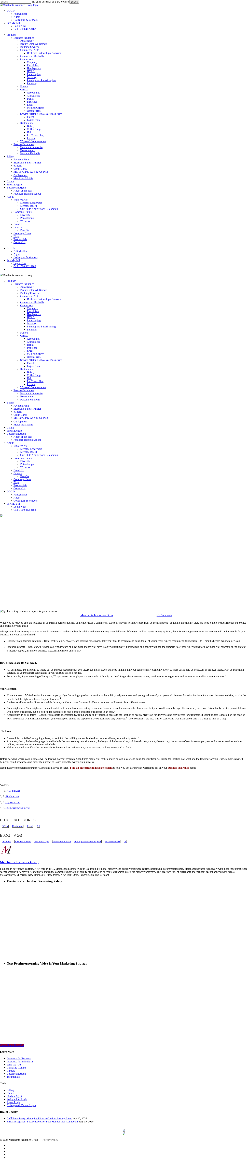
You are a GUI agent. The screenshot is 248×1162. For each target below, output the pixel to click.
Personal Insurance (23, 390)
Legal (30, 350)
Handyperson (34, 314)
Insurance (32, 347)
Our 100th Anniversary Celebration (39, 455)
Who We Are (20, 445)
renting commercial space (87, 841)
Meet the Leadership (31, 448)
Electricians (33, 311)
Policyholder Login (17, 1099)
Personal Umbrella (30, 399)
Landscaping (34, 320)
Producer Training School (27, 439)
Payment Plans (21, 405)
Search (74, 2)
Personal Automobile (31, 393)
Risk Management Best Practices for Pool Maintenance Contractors (42, 1121)
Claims (10, 427)
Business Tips (41, 841)
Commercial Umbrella (32, 302)
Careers (17, 473)
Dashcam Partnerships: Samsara (44, 299)
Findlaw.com (12, 796)
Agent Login (13, 1102)
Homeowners (27, 396)
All (38, 826)
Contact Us (19, 488)
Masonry (31, 323)
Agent (16, 497)
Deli (29, 378)
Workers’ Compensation (33, 387)
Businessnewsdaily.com (17, 808)
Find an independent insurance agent (91, 767)
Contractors (26, 305)
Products (11, 280)
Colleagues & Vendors (25, 500)
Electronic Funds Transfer (27, 408)
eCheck (17, 411)
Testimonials (20, 485)
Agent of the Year (22, 436)
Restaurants (26, 369)
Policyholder (20, 494)
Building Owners (29, 293)
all (125, 841)
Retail (138, 598)
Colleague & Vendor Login (21, 1105)
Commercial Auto (29, 296)
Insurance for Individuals (20, 1061)
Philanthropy (27, 464)
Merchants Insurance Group (97, 615)
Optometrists (33, 356)
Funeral (24, 332)
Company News (22, 479)
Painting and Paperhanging (41, 326)
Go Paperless (20, 421)
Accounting (33, 338)
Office (110, 598)
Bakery (31, 372)
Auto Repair (26, 287)
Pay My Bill (13, 503)
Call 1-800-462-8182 (24, 509)
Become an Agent (16, 433)
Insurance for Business (19, 1058)
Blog (16, 482)
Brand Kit (18, 470)
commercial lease (61, 841)
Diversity (25, 461)
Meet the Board (28, 451)
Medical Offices (35, 353)
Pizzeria (31, 384)
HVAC (31, 317)
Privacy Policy (50, 1139)
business (6, 841)
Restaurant (124, 598)
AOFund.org (13, 790)
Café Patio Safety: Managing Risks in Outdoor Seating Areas (39, 1118)
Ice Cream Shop (35, 381)
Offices (24, 335)
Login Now (19, 506)
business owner (23, 841)
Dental (30, 344)
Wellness (25, 467)
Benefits (24, 476)
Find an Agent (14, 430)
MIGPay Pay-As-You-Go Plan (30, 417)
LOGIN (11, 491)
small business (112, 841)
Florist (30, 363)
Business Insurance (23, 283)
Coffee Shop (33, 375)
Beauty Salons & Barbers (33, 290)
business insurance (178, 767)
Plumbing (32, 329)
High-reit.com (12, 802)
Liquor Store (33, 366)
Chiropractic (33, 341)
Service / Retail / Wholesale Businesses (41, 360)
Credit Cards (20, 414)
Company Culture (23, 458)
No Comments (164, 615)
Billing (10, 402)
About (10, 442)
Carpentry (32, 308)
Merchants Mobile (23, 424)
